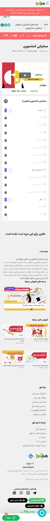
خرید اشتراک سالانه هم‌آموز (34, 445)
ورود (5, 16)
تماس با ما (41, 441)
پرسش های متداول (37, 433)
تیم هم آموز (41, 429)
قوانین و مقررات (39, 414)
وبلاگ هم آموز (40, 398)
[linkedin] (2, 25)
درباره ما (42, 437)
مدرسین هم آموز (39, 406)
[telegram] (9, 25)
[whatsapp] (5, 25)
